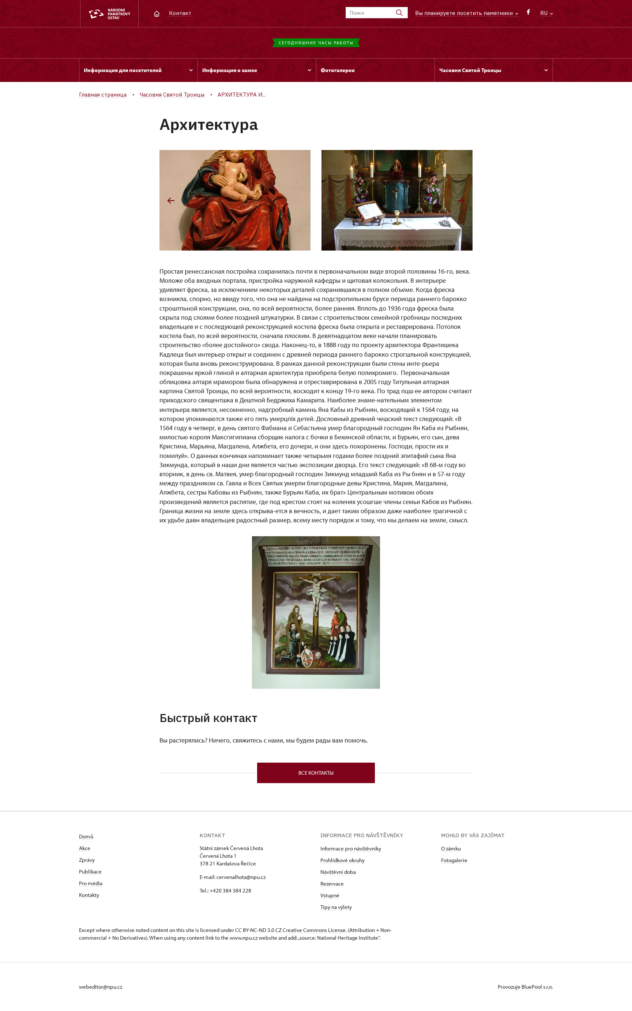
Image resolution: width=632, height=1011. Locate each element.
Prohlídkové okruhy (342, 860)
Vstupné (329, 895)
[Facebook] (528, 13)
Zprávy (87, 859)
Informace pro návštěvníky (350, 848)
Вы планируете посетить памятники (464, 13)
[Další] (461, 201)
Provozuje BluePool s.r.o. (525, 986)
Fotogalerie (454, 860)
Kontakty (89, 894)
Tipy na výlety (336, 906)
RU (544, 13)
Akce (84, 848)
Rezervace (332, 883)
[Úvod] (156, 13)
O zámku (451, 848)
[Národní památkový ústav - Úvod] (109, 13)
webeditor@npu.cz (100, 986)
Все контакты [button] (316, 772)
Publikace (90, 871)
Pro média (90, 883)
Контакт (180, 13)
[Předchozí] (171, 201)
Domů (86, 836)
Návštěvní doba (338, 871)
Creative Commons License (314, 930)
